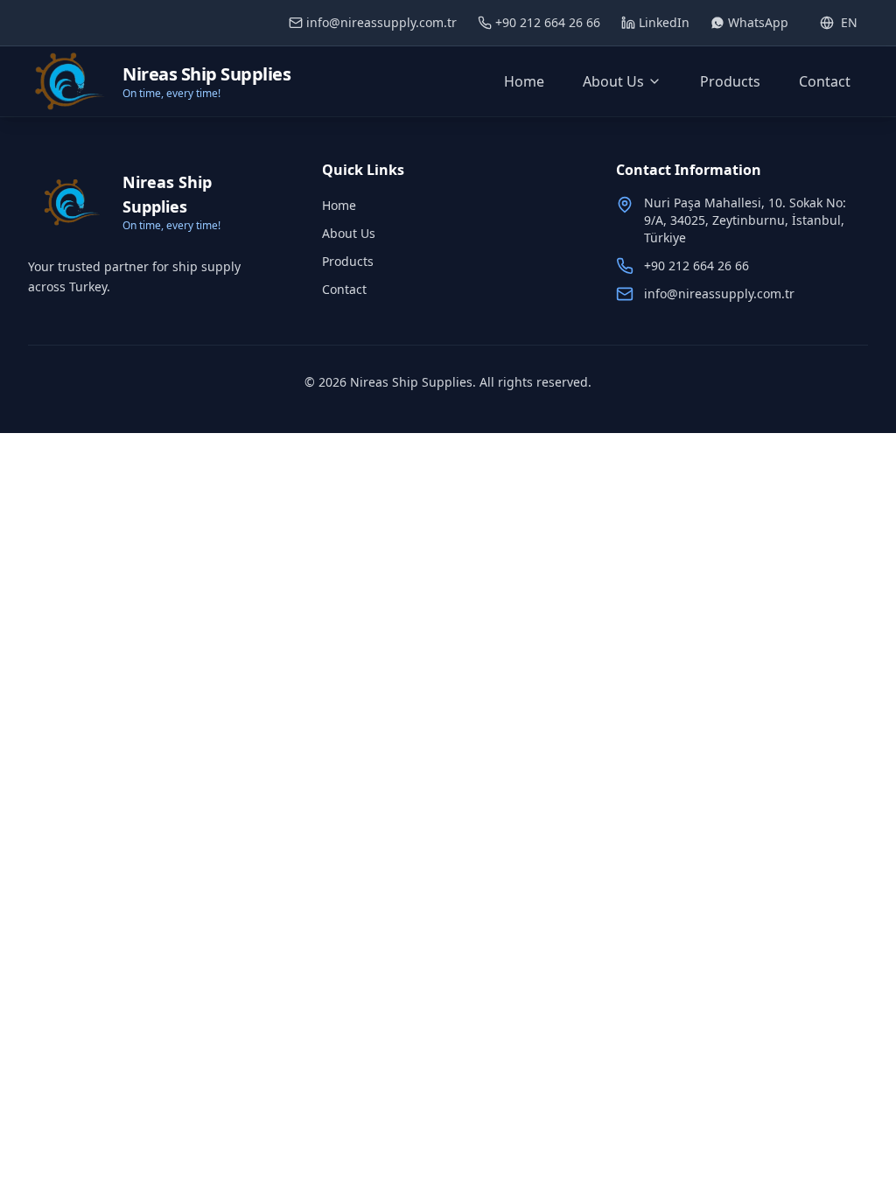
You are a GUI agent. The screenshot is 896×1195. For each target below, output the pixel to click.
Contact (824, 81)
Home (524, 81)
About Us (613, 81)
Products (730, 81)
